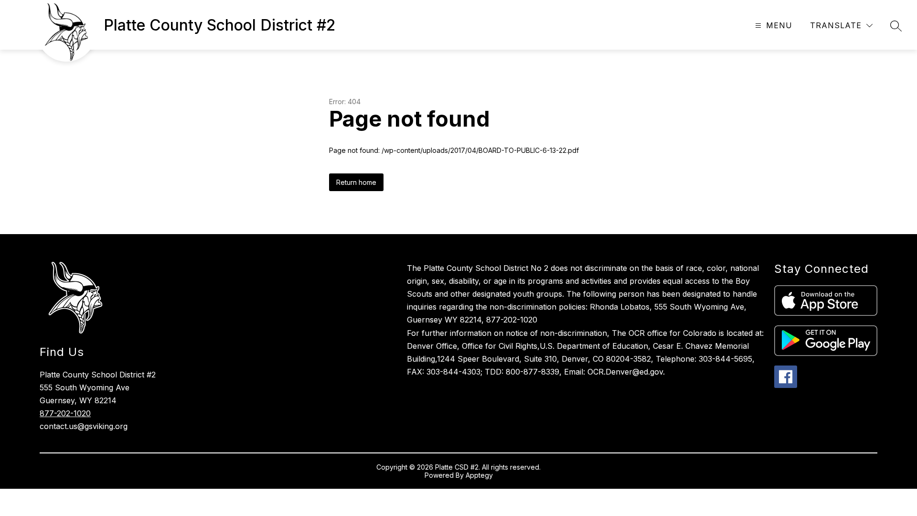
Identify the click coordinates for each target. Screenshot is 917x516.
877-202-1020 (65, 413)
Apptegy (479, 475)
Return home (356, 182)
